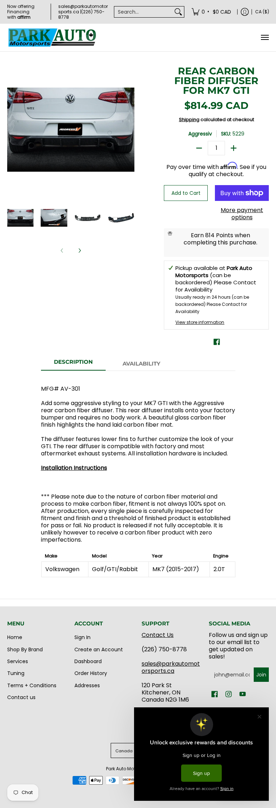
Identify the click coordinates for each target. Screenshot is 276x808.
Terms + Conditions (31, 685)
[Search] (178, 11)
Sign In (82, 637)
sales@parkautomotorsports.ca (171, 667)
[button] (217, 342)
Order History (90, 673)
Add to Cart (186, 193)
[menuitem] (212, 11)
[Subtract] (199, 148)
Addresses (87, 685)
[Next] (79, 250)
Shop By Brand (25, 649)
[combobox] (143, 11)
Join (261, 674)
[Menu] (264, 37)
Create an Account (98, 649)
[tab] (73, 364)
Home (14, 637)
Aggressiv (200, 133)
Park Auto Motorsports (129, 769)
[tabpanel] (138, 477)
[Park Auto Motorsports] (52, 37)
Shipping (189, 119)
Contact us (21, 697)
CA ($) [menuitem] (262, 12)
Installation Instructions (74, 468)
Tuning (15, 673)
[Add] (233, 148)
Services (17, 661)
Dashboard (88, 661)
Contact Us (158, 635)
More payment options (242, 214)
